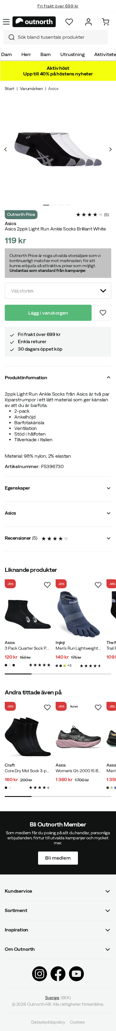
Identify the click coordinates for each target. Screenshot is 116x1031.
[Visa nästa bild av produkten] (110, 149)
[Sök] (9, 37)
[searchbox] (61, 37)
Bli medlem (58, 857)
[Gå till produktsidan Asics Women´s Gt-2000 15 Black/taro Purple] (79, 737)
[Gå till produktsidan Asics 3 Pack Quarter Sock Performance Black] (28, 614)
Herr (26, 54)
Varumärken (31, 88)
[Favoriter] (69, 22)
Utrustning (72, 54)
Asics (53, 88)
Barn (45, 54)
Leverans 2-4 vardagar (58, 12)
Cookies (77, 1022)
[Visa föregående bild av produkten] (5, 149)
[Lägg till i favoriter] (103, 313)
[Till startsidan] (34, 21)
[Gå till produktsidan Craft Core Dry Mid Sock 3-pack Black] (28, 737)
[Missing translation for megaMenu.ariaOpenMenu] (6, 21)
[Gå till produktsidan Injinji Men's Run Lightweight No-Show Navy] (79, 614)
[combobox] (56, 37)
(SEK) (58, 997)
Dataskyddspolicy (48, 1022)
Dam (6, 54)
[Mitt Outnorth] (88, 22)
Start (9, 88)
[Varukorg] (105, 22)
